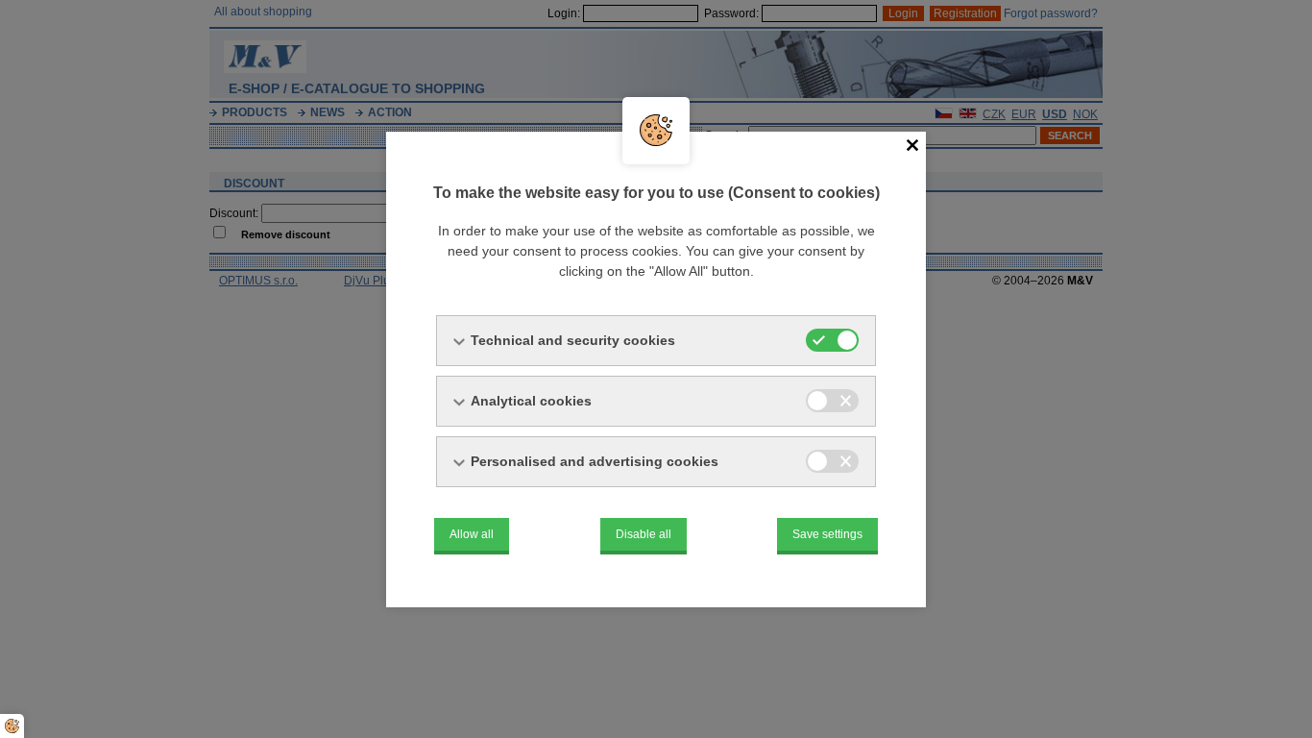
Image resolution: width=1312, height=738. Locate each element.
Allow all (471, 534)
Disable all (643, 534)
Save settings (827, 534)
